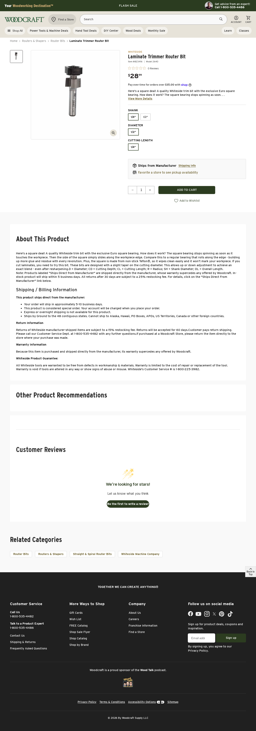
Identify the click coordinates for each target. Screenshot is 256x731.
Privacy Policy (198, 650)
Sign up (231, 638)
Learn (228, 30)
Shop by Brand (79, 644)
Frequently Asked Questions (28, 648)
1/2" (145, 116)
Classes (244, 30)
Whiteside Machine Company (140, 554)
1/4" (133, 116)
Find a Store (137, 632)
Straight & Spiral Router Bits (92, 554)
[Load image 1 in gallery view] (16, 56)
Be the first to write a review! (128, 504)
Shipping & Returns (23, 642)
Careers (134, 619)
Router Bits (58, 40)
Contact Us (17, 635)
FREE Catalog (78, 625)
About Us (135, 612)
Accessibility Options (142, 702)
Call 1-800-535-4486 (229, 7)
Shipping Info (187, 165)
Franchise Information (143, 625)
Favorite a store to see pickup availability (168, 172)
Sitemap (172, 702)
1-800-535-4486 (22, 628)
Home (14, 40)
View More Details (140, 98)
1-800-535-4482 (22, 616)
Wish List (75, 619)
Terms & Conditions (112, 702)
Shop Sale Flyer (79, 632)
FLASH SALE (128, 5)
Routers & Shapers (34, 40)
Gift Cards (76, 612)
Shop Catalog (78, 638)
